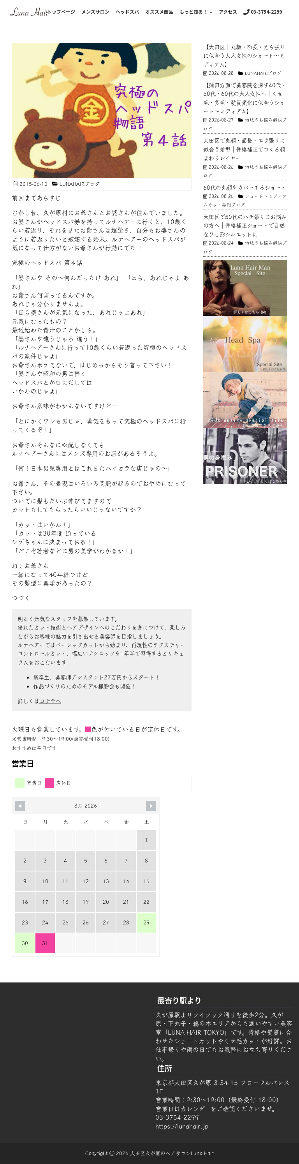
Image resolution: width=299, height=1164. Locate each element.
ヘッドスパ (127, 11)
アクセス (228, 11)
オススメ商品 (159, 11)
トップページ (61, 11)
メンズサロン (95, 11)
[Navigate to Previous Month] (20, 806)
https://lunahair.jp (181, 1126)
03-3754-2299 (266, 11)
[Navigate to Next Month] (151, 806)
